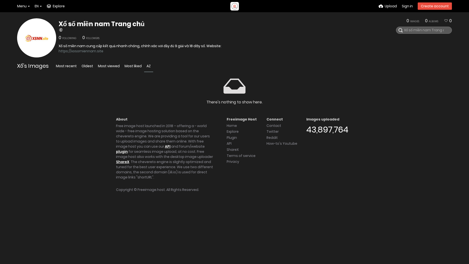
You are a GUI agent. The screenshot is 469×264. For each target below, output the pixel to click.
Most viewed (109, 66)
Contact (273, 125)
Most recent (66, 66)
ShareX (122, 161)
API (168, 146)
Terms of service (241, 155)
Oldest (87, 66)
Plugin (232, 137)
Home (232, 125)
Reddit (272, 137)
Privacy (233, 161)
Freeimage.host (151, 189)
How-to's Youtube (281, 143)
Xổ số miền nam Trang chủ (102, 24)
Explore (233, 131)
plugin (122, 151)
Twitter (272, 131)
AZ (149, 66)
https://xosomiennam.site (81, 51)
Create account (435, 6)
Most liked (133, 66)
